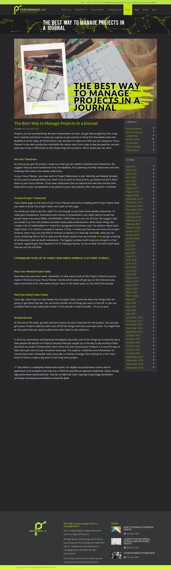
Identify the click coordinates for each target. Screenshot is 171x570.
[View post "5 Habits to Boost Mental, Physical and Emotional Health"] (116, 543)
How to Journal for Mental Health (139, 528)
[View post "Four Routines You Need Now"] (116, 557)
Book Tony (66, 9)
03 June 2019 (32, 128)
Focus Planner (97, 9)
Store (154, 9)
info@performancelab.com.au (117, 2)
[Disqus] (67, 413)
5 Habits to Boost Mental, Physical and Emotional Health (137, 541)
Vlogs (136, 9)
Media (145, 9)
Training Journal (115, 9)
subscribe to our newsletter (144, 2)
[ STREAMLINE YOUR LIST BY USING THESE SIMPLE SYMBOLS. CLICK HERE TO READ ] (61, 258)
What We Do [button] (80, 9)
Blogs (127, 9)
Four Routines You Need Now (139, 553)
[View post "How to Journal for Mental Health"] (116, 531)
